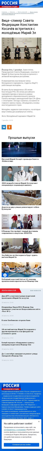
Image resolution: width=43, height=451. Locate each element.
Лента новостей (22, 12)
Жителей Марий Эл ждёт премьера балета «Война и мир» (20, 160)
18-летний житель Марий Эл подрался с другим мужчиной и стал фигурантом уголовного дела (19, 332)
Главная (4, 12)
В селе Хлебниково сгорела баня (16, 320)
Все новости (35, 290)
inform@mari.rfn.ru (33, 409)
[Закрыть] (39, 421)
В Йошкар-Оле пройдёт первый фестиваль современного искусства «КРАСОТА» (20, 232)
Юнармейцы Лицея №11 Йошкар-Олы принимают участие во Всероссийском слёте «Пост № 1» (21, 309)
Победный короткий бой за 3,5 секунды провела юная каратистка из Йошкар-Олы (20, 280)
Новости (12, 12)
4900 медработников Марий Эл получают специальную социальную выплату (20, 184)
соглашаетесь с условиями (15, 430)
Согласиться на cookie (21, 444)
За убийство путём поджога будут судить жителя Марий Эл (19, 256)
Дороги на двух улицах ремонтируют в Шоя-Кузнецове (20, 208)
